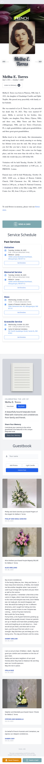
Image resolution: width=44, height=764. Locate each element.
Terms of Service (27, 755)
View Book (10, 406)
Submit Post (22, 470)
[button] (22, 493)
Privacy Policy (16, 755)
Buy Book (21, 406)
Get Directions (21, 263)
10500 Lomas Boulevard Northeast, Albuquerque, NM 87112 (20, 258)
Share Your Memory (13, 435)
